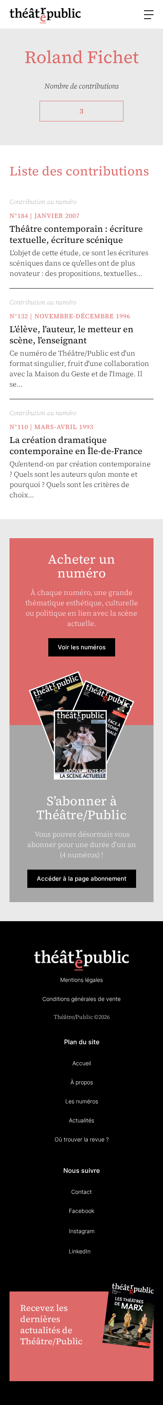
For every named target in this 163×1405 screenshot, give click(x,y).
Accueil (81, 1063)
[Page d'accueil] (45, 15)
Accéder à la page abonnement (82, 878)
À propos (81, 1082)
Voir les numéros (82, 647)
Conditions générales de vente (81, 998)
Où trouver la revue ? (82, 1139)
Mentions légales (81, 979)
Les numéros (81, 1101)
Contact (81, 1191)
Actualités (81, 1120)
